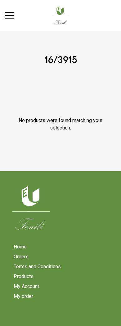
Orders (21, 257)
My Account (26, 286)
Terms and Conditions (37, 266)
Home (20, 247)
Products (24, 276)
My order (23, 296)
